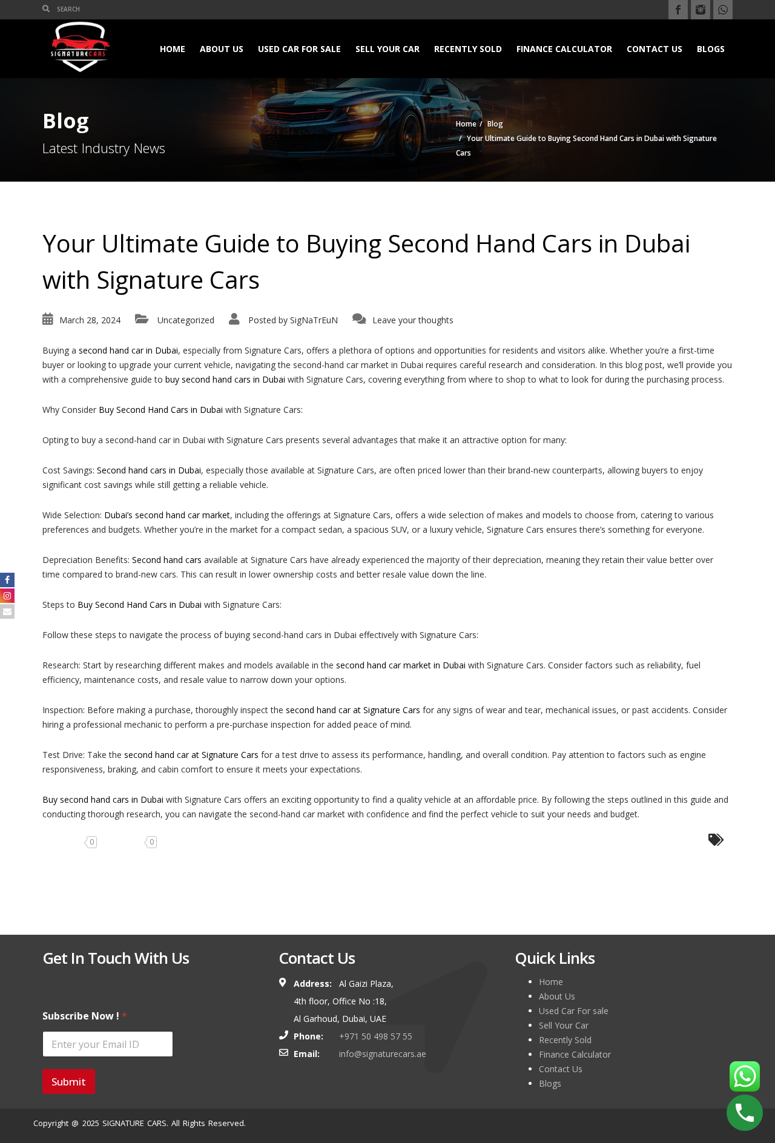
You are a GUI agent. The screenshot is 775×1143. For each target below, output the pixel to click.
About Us (221, 48)
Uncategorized (185, 320)
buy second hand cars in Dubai (225, 379)
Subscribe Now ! (84, 1016)
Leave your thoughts (412, 320)
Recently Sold (468, 48)
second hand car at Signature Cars (353, 710)
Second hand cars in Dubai (149, 470)
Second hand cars (167, 559)
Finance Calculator (564, 48)
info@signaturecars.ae (382, 1053)
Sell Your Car (387, 48)
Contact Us (654, 48)
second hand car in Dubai (128, 350)
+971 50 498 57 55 (375, 1036)
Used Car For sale (299, 48)
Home (172, 48)
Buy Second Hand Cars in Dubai (162, 409)
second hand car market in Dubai (401, 665)
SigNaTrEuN (314, 320)
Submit (68, 1082)
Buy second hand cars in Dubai (102, 799)
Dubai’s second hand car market (167, 515)
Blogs (711, 48)
